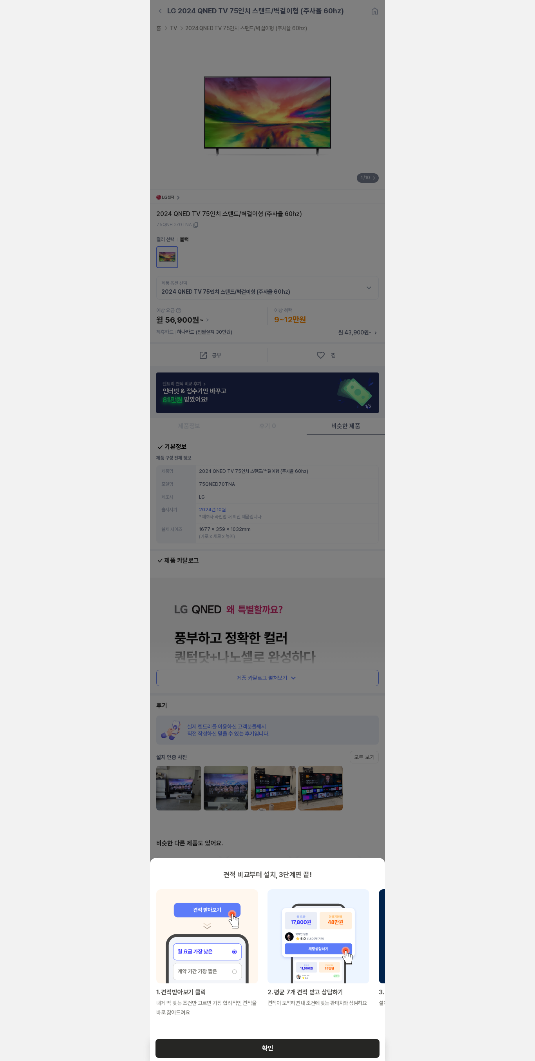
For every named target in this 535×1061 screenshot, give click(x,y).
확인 (267, 1048)
